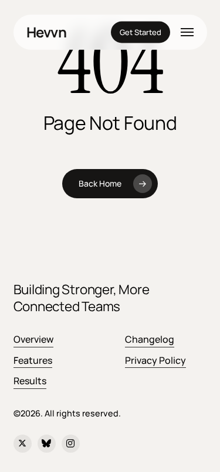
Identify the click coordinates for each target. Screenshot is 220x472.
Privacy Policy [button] (155, 360)
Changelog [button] (149, 339)
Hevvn (46, 32)
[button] (187, 32)
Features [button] (32, 360)
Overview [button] (33, 339)
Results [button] (29, 380)
